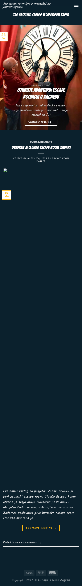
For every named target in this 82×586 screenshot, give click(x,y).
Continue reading (41, 123)
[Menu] (76, 5)
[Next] (75, 77)
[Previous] (7, 77)
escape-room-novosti (41, 142)
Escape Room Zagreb (52, 160)
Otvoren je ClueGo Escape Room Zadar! (41, 147)
